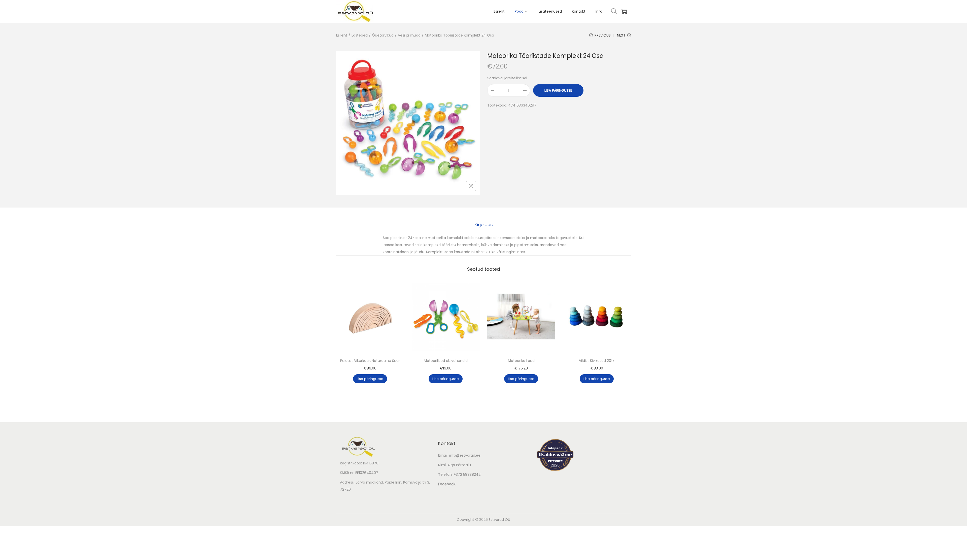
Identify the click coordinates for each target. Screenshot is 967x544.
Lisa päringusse (558, 90)
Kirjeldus (483, 224)
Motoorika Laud (521, 360)
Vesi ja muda (409, 35)
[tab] (483, 224)
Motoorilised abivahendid (446, 360)
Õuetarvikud (383, 35)
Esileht (341, 35)
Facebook (446, 484)
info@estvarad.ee (464, 455)
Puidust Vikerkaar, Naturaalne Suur (370, 360)
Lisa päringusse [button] (370, 378)
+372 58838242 (467, 474)
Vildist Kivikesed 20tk (596, 360)
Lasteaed (360, 35)
